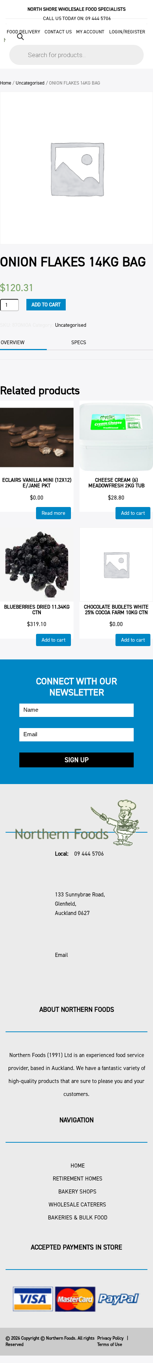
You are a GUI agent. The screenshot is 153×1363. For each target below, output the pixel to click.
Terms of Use (109, 1344)
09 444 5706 (98, 18)
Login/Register (127, 32)
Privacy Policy (110, 1338)
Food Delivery (23, 32)
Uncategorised (30, 83)
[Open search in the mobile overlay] (76, 46)
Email (61, 955)
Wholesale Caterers (77, 1204)
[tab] (88, 342)
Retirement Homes (77, 1178)
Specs (78, 342)
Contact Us (58, 32)
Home (5, 83)
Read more (53, 513)
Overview (13, 342)
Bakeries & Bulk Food (77, 1217)
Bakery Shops (77, 1191)
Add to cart (46, 304)
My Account (90, 32)
